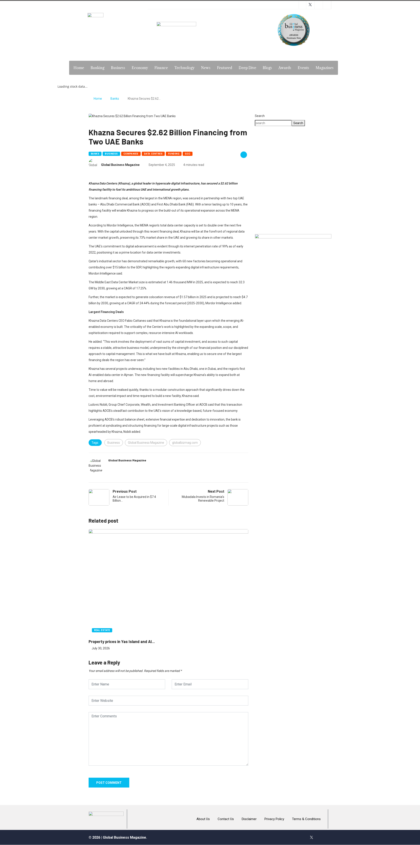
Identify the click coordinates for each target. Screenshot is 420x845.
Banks (114, 98)
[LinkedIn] (330, 837)
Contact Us (226, 819)
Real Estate (102, 630)
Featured (224, 68)
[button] (293, 214)
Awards (284, 68)
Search (260, 116)
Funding (173, 153)
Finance (161, 68)
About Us (203, 819)
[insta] (321, 837)
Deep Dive (247, 68)
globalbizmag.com (185, 442)
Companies (130, 153)
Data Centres (153, 153)
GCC (187, 153)
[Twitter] (311, 837)
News (205, 68)
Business (118, 68)
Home (79, 68)
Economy (140, 68)
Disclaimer (249, 819)
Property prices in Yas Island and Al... (122, 641)
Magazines (325, 68)
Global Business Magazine (120, 165)
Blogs (267, 68)
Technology (184, 68)
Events (303, 68)
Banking (97, 68)
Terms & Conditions (306, 819)
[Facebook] (302, 837)
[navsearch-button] (346, 67)
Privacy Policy (274, 819)
